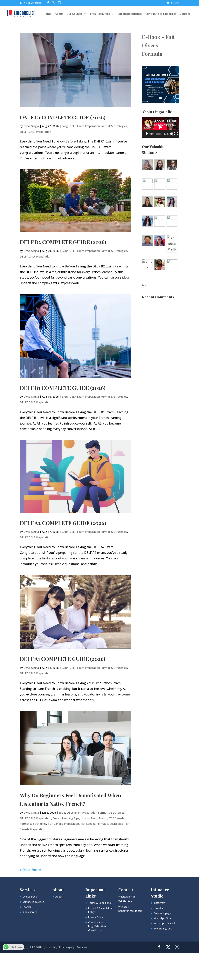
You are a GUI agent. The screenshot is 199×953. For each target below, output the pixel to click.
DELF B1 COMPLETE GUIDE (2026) (63, 387)
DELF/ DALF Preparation (35, 132)
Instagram (159, 903)
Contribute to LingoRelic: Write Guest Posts (97, 926)
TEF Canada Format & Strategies (101, 824)
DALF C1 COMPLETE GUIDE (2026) (63, 117)
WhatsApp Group (163, 918)
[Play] (147, 134)
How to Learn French (94, 818)
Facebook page (162, 913)
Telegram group (163, 928)
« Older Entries (31, 870)
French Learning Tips (66, 818)
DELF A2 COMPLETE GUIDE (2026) (63, 522)
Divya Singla (31, 126)
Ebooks (27, 907)
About (59, 14)
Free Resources (100, 14)
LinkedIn (158, 908)
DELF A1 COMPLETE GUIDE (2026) (62, 658)
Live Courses (30, 896)
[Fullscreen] (176, 134)
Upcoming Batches (130, 14)
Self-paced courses (33, 902)
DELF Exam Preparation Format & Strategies (98, 126)
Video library (30, 912)
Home (47, 14)
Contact (185, 14)
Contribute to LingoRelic (160, 14)
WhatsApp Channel (164, 923)
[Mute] (172, 134)
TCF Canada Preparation (63, 824)
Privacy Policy (95, 917)
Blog (65, 126)
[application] (160, 127)
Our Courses (74, 14)
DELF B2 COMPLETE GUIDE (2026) (63, 241)
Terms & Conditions (99, 903)
